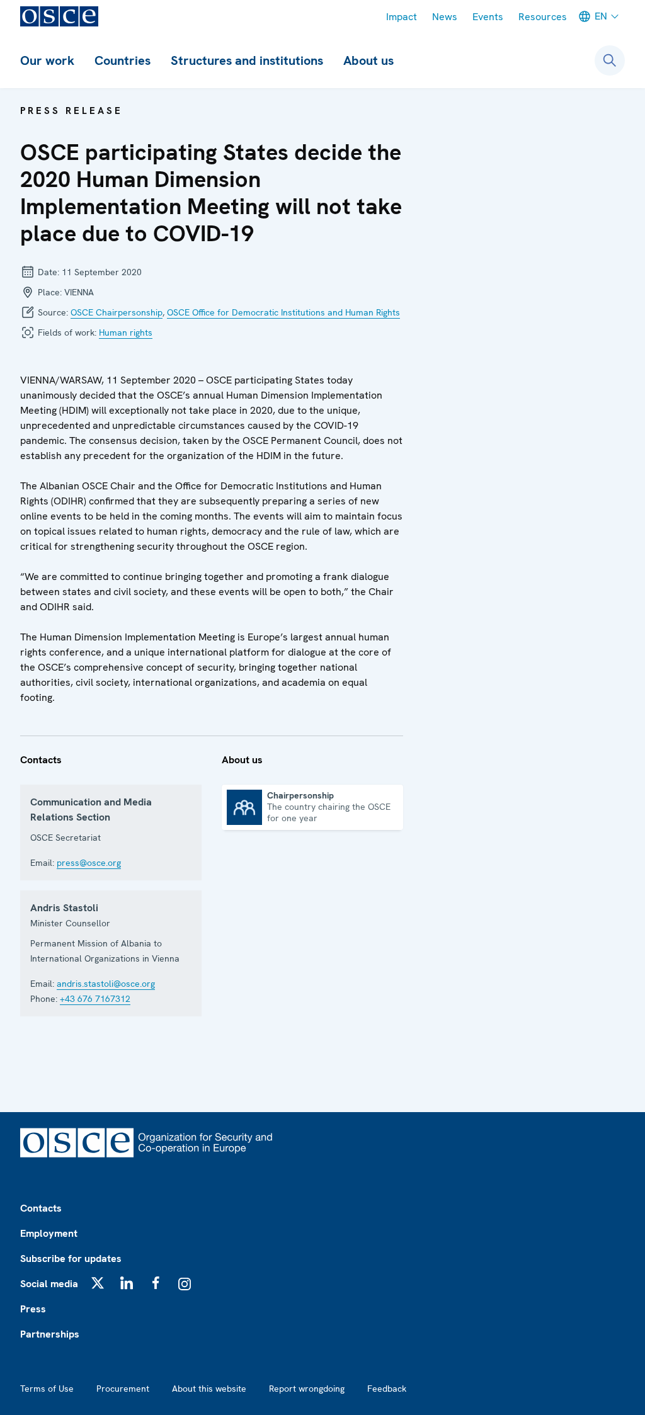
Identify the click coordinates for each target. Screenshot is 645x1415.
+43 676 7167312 (95, 998)
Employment (48, 1233)
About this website (209, 1388)
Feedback (386, 1388)
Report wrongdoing (307, 1388)
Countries (122, 60)
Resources (542, 16)
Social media (49, 1283)
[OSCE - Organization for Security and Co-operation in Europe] (59, 16)
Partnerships (49, 1334)
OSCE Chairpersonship (117, 312)
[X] (97, 1282)
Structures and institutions (247, 60)
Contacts (41, 1208)
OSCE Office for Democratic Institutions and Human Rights (283, 312)
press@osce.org (89, 862)
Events (487, 16)
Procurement (122, 1388)
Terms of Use (47, 1388)
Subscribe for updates (71, 1258)
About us (368, 60)
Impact (401, 16)
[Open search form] (610, 60)
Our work (47, 60)
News (444, 16)
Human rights (125, 332)
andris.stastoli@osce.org (106, 983)
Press (33, 1309)
